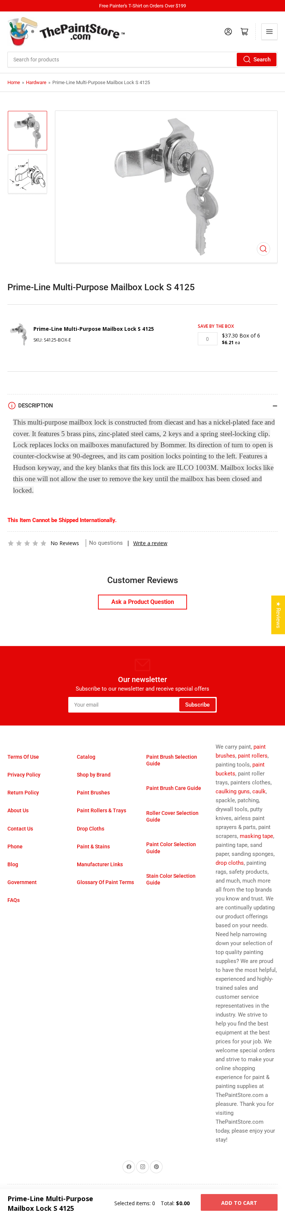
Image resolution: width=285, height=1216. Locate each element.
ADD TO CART (239, 1202)
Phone (15, 846)
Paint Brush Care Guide (173, 788)
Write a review (150, 543)
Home (13, 82)
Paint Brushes (93, 793)
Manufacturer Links (100, 864)
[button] (27, 543)
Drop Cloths (90, 829)
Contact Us (20, 829)
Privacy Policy (23, 775)
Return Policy (23, 793)
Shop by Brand (94, 775)
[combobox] (142, 59)
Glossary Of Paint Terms (105, 882)
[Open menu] (269, 31)
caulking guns (233, 791)
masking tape (256, 836)
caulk (259, 791)
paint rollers (253, 755)
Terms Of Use (23, 757)
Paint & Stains (93, 846)
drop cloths (230, 863)
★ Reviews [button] (278, 615)
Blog (12, 864)
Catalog (86, 757)
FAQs (13, 900)
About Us (18, 810)
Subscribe (197, 704)
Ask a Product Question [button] (142, 601)
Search (262, 59)
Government (22, 882)
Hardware (36, 82)
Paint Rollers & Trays (101, 810)
